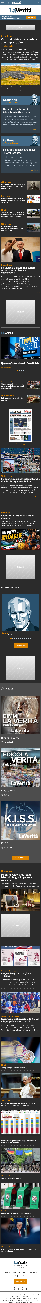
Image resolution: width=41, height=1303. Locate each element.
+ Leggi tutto (33, 129)
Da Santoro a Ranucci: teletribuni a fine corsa (16, 111)
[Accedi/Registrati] (37, 2)
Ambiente (4, 1138)
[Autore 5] (18, 638)
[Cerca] (7, 2)
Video (2, 360)
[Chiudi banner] (39, 17)
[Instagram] (22, 1288)
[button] (20, 539)
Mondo (4, 210)
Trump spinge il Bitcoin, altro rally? (14, 1068)
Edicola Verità (9, 790)
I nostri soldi (6, 196)
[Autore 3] (14, 638)
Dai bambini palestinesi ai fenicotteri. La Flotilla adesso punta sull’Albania (20, 480)
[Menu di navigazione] (2, 2)
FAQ (16, 1276)
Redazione (33, 1272)
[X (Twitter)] (18, 1288)
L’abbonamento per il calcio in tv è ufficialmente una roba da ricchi (13, 200)
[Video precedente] (15, 371)
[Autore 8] (24, 638)
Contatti (23, 1276)
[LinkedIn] (26, 1288)
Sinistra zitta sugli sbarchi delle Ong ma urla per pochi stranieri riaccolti (20, 1020)
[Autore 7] (22, 638)
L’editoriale (16, 1272)
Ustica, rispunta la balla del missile (12, 399)
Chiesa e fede (6, 182)
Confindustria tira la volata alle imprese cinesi (19, 41)
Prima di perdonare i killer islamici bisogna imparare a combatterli (16, 877)
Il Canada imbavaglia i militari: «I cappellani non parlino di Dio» (12, 228)
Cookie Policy (19, 1300)
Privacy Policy (11, 1300)
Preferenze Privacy (29, 1300)
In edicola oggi (20, 444)
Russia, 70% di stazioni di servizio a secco (16, 1214)
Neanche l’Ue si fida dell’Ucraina (13, 1178)
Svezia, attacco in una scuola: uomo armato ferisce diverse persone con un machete (13, 214)
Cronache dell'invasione (10, 971)
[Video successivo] (26, 371)
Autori (25, 1272)
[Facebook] (14, 1288)
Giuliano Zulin (8, 46)
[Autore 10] (28, 638)
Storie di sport (6, 382)
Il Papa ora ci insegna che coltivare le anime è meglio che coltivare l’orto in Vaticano (18, 1104)
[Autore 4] (16, 638)
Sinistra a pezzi (8, 476)
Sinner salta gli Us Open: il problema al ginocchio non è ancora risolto (12, 386)
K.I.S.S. (5, 843)
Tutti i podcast (20, 858)
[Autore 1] (11, 638)
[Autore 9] (26, 638)
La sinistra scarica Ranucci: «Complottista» (19, 151)
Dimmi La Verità (10, 737)
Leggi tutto (36, 292)
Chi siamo (7, 1272)
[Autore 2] (12, 638)
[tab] (17, 370)
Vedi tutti (20, 645)
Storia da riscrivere (8, 396)
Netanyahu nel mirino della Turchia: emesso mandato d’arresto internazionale (18, 270)
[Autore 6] (20, 638)
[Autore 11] (30, 638)
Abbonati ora (31, 17)
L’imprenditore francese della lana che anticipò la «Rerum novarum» (13, 186)
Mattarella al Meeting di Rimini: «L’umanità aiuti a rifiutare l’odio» (20, 364)
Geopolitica (6, 265)
